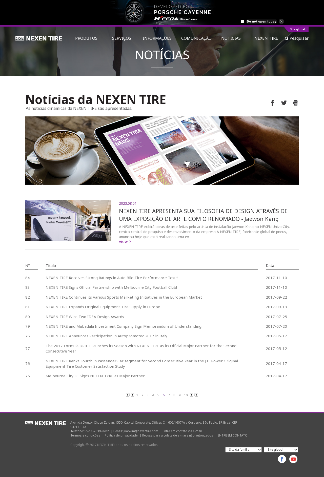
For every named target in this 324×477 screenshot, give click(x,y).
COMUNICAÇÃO (196, 38)
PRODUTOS (89, 38)
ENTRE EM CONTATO (233, 435)
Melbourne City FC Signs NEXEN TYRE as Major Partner (95, 375)
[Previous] (128, 394)
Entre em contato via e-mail (182, 431)
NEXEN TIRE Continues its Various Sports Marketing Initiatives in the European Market (124, 297)
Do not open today (261, 21)
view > (125, 241)
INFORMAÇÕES (157, 38)
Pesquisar (299, 38)
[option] (162, 12)
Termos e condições (85, 435)
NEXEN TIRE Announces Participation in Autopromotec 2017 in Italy (106, 335)
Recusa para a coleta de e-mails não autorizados (177, 435)
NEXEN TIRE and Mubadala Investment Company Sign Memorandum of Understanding (123, 326)
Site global (297, 29)
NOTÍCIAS (233, 38)
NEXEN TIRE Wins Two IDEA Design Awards (85, 316)
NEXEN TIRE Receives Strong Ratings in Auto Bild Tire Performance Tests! (112, 277)
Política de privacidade (121, 435)
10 (186, 395)
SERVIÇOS (122, 38)
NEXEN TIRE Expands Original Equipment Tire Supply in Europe (103, 306)
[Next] (192, 394)
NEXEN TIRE (266, 38)
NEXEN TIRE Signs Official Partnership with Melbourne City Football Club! (111, 287)
